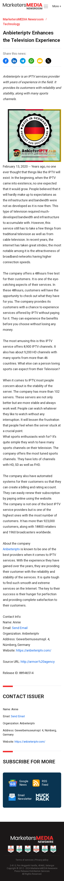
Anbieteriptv (11, 549)
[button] (45, 6)
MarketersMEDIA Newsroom (23, 19)
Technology (11, 24)
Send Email (20, 628)
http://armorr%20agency (38, 661)
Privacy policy (41, 860)
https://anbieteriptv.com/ (33, 650)
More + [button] (56, 6)
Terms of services (24, 860)
